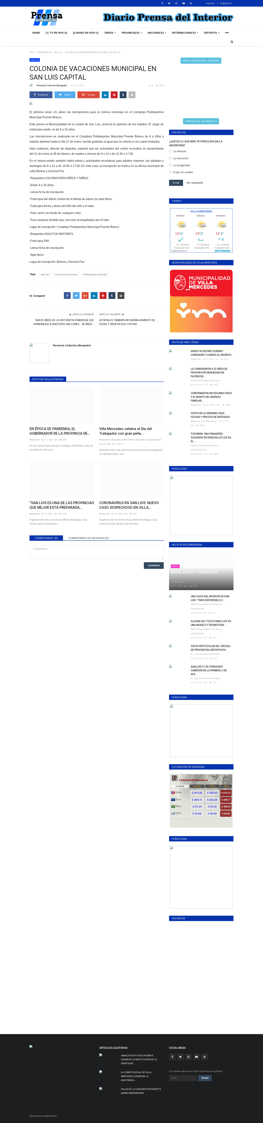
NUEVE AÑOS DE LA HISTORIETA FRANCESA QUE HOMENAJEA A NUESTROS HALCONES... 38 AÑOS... (63, 322)
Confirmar (154, 565)
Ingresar (210, 3)
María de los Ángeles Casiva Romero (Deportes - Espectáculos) (130, 439)
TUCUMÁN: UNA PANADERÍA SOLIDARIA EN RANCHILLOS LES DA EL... (211, 437)
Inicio (32, 52)
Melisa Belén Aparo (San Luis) (205, 380)
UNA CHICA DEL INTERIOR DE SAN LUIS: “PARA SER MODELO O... (210, 598)
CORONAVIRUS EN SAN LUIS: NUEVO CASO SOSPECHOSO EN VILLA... (129, 505)
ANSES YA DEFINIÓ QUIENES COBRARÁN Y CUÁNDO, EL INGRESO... (212, 353)
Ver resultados (194, 182)
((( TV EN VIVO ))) (56, 32)
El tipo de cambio (183, 172)
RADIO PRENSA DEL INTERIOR (201, 60)
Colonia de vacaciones (65, 274)
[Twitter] (76, 295)
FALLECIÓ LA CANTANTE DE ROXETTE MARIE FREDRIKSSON (141, 1091)
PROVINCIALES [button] (131, 32)
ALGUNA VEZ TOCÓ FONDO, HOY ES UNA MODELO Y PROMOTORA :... (211, 623)
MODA (175, 566)
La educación (180, 158)
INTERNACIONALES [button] (184, 32)
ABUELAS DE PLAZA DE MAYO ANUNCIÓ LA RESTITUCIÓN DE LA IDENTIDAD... (139, 1059)
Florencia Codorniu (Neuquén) (52, 85)
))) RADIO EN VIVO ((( (86, 32)
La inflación (179, 151)
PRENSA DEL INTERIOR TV (201, 121)
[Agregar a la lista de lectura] (132, 94)
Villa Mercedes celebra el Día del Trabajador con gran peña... (125, 431)
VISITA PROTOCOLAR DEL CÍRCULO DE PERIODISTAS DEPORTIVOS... (210, 648)
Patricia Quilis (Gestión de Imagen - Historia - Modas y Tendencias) (197, 579)
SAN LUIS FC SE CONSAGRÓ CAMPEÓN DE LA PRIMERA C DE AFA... (209, 670)
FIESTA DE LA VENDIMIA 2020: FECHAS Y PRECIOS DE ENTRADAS (210, 415)
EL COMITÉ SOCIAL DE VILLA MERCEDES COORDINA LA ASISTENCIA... (136, 1076)
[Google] (85, 295)
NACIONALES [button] (156, 32)
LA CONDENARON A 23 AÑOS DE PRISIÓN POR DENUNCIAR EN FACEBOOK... (209, 372)
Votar (176, 182)
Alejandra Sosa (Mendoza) (204, 421)
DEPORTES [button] (211, 32)
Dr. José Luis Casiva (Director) (205, 654)
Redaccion (35, 439)
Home (36, 32)
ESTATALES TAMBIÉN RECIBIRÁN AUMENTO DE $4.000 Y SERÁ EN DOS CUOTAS (127, 322)
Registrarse (226, 3)
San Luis (58, 52)
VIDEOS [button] (109, 32)
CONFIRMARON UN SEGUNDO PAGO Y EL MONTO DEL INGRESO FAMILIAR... (211, 397)
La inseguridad (181, 165)
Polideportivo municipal (95, 274)
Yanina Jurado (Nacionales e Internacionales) (205, 447)
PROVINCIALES (44, 52)
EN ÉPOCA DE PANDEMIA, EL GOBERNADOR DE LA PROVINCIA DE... (60, 431)
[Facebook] (67, 295)
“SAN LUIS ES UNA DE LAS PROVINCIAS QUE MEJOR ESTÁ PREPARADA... (62, 505)
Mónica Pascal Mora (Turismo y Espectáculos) (206, 606)
